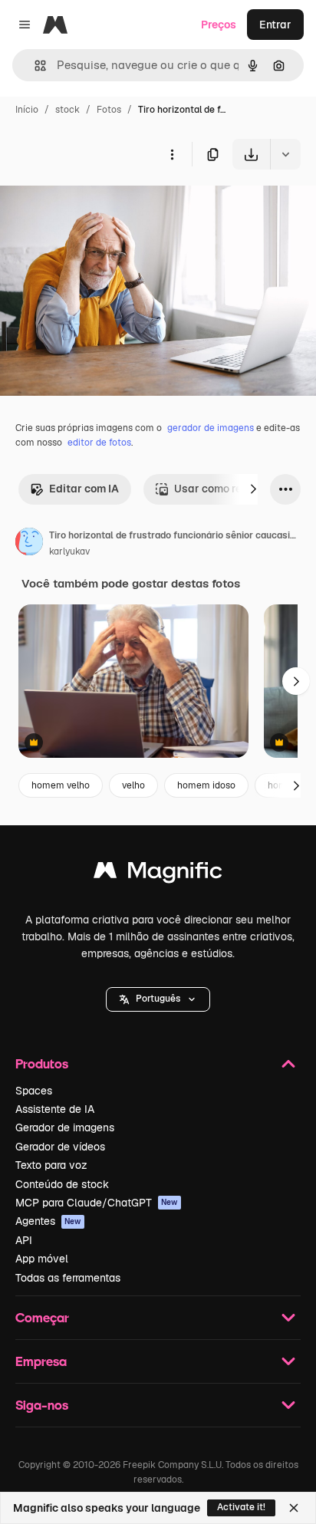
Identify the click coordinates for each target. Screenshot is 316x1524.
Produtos (41, 1063)
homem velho (60, 785)
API (23, 1240)
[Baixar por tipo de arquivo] (285, 154)
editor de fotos (99, 442)
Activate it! (241, 1507)
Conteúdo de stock (62, 1184)
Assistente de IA (54, 1109)
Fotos (109, 110)
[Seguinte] (253, 489)
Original (98, 205)
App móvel (41, 1259)
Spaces (33, 1091)
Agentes (48, 1221)
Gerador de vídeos (60, 1147)
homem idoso (206, 785)
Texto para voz (51, 1165)
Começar (42, 1317)
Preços (218, 24)
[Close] (294, 1508)
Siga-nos (41, 1405)
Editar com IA (84, 488)
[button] (158, 999)
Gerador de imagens (64, 1127)
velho (133, 785)
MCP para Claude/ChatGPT (96, 1203)
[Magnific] (158, 874)
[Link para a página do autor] (29, 544)
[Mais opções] (171, 154)
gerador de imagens (210, 428)
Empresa (41, 1361)
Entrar (275, 24)
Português (158, 998)
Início (26, 110)
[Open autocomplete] (34, 65)
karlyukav (69, 551)
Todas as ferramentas (67, 1278)
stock (67, 110)
